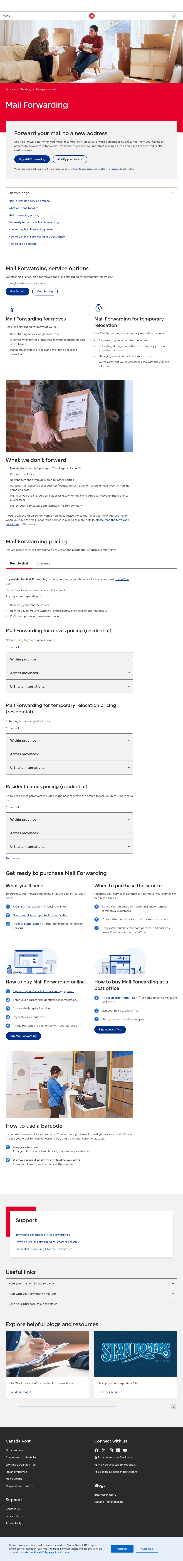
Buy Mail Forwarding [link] (32, 159)
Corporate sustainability (21, 1457)
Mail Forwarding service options (29, 201)
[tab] (19, 563)
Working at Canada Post (21, 1464)
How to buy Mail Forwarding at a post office (37, 236)
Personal (10, 89)
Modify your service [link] (70, 159)
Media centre (14, 1479)
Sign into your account (84, 168)
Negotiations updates (19, 1486)
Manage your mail (46, 89)
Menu (6, 16)
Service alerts (14, 1516)
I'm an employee (16, 1471)
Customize (147, 1548)
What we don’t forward (23, 208)
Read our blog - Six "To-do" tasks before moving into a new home (44, 1335)
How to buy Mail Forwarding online (31, 229)
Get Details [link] (17, 291)
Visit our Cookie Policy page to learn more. (47, 1552)
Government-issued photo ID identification (40, 915)
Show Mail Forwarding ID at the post (43, 1249)
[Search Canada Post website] (174, 16)
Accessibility (14, 1523)
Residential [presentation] (19, 563)
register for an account (109, 168)
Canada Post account (28, 906)
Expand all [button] (12, 647)
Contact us (12, 1509)
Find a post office (110, 1029)
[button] (91, 193)
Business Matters (105, 1494)
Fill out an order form (119, 997)
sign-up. (69, 991)
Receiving (25, 89)
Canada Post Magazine (108, 1501)
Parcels (14, 468)
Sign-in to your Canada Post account (36, 991)
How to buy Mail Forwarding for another (46, 1242)
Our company (14, 1450)
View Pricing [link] (45, 291)
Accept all (122, 1548)
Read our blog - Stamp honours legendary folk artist (127, 1332)
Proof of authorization (27, 923)
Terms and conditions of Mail (42, 1234)
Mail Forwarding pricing (24, 215)
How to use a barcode (23, 243)
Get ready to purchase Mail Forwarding (34, 222)
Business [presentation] (43, 563)
